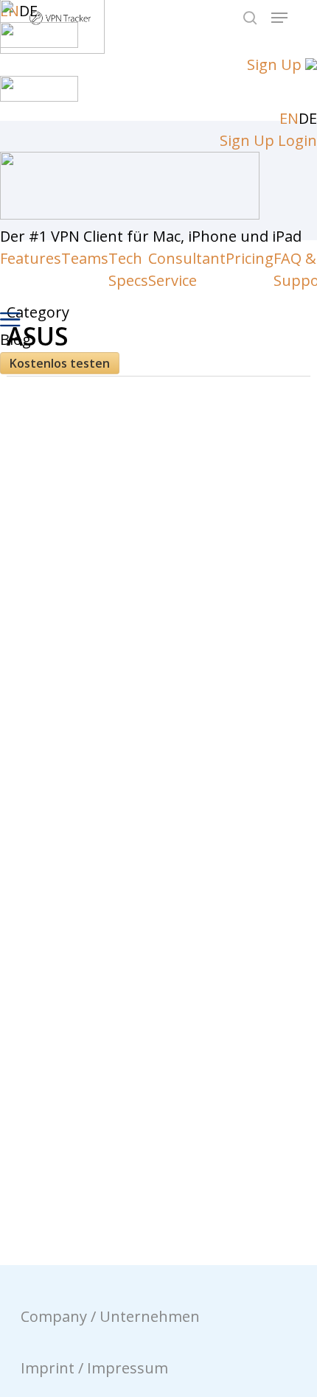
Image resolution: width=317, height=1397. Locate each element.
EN (289, 118)
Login (297, 140)
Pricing (250, 258)
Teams (84, 258)
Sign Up (274, 64)
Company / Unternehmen (110, 1316)
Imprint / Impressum (94, 1368)
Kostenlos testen (60, 363)
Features (30, 258)
